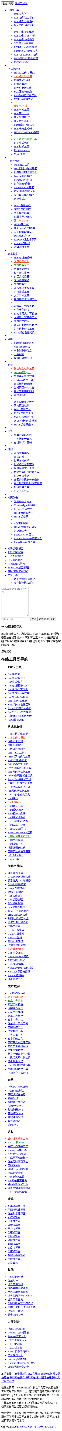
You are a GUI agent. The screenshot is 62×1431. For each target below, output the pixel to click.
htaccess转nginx (22, 372)
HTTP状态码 (21, 516)
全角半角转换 (21, 309)
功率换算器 (14, 1232)
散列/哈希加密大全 (24, 191)
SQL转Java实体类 (24, 43)
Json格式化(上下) (23, 17)
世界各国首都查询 (24, 464)
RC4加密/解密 (15, 560)
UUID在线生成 (22, 205)
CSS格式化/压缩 (23, 76)
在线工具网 (21, 3)
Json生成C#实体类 (24, 32)
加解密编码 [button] (14, 161)
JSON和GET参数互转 (26, 58)
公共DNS (19, 354)
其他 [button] (10, 449)
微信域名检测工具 (24, 368)
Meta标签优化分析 (24, 417)
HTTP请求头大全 (23, 512)
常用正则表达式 (16, 847)
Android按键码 (22, 243)
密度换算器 (14, 1259)
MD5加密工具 (22, 164)
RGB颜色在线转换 (24, 332)
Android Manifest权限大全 (28, 538)
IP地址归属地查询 (24, 343)
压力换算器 (14, 1228)
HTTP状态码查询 (23, 424)
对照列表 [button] (13, 497)
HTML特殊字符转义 (25, 527)
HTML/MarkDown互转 (26, 132)
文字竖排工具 (15, 1027)
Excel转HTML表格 (24, 124)
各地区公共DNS (23, 358)
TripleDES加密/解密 (18, 567)
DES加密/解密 (15, 556)
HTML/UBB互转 (17, 828)
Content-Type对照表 (24, 505)
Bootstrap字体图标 (24, 534)
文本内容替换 (21, 280)
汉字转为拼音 (21, 272)
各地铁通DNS (15, 1117)
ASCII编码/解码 (22, 232)
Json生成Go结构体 (24, 39)
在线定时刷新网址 (24, 391)
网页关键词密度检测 (25, 420)
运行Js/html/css (22, 150)
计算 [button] (10, 431)
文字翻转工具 (15, 1031)
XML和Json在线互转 (25, 47)
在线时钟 (19, 456)
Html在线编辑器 (23, 257)
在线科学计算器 (23, 442)
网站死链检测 (21, 405)
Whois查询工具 (22, 409)
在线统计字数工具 (24, 288)
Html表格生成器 (23, 128)
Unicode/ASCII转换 (24, 228)
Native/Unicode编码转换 (21, 967)
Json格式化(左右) (23, 21)
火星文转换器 (21, 276)
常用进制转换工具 (24, 328)
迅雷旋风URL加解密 (25, 172)
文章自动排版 (21, 261)
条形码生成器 (21, 213)
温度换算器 (14, 1240)
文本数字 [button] (13, 253)
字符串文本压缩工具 (25, 299)
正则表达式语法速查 (19, 851)
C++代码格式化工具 (19, 787)
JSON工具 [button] (13, 10)
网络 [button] (10, 339)
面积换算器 (14, 1217)
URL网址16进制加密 (25, 168)
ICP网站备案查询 (23, 413)
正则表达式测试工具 (25, 139)
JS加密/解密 (20, 84)
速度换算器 (14, 1247)
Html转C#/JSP (21, 113)
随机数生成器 (21, 321)
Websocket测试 (22, 346)
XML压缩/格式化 (23, 99)
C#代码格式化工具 (18, 764)
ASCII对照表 (21, 523)
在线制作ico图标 (23, 383)
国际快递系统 (49, 1377)
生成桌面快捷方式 (24, 376)
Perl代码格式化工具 (18, 790)
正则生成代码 (21, 143)
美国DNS (13, 1124)
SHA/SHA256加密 (24, 187)
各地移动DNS (15, 1113)
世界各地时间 (21, 460)
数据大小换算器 (16, 1255)
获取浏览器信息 (23, 350)
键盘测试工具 (21, 247)
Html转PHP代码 (22, 117)
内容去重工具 (21, 291)
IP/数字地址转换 (23, 216)
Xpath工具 (19, 154)
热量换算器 (14, 1221)
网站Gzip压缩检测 (24, 401)
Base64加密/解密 (23, 176)
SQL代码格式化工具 (19, 771)
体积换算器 (14, 1225)
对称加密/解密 (22, 183)
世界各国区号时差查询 (26, 472)
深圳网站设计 (33, 1377)
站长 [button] (10, 364)
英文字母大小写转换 (25, 313)
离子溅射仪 (21, 1373)
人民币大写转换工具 (25, 317)
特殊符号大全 (21, 487)
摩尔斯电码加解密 (24, 195)
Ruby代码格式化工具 (19, 779)
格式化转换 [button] (14, 69)
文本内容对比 (21, 284)
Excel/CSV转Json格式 (26, 50)
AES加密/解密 (15, 552)
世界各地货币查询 (24, 468)
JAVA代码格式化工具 (19, 768)
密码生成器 (20, 198)
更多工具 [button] (13, 575)
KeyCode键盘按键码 (25, 239)
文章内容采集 (21, 265)
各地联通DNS (15, 1109)
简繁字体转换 (21, 269)
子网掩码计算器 (23, 438)
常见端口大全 (21, 530)
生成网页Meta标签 (24, 387)
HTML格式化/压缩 (24, 72)
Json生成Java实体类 (25, 35)
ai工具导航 (34, 1373)
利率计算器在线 (23, 435)
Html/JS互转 (20, 106)
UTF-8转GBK (21, 224)
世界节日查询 (21, 475)
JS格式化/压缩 (22, 80)
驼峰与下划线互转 (24, 306)
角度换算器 (14, 1251)
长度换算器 (14, 1236)
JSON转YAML (22, 62)
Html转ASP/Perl (22, 121)
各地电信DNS (15, 1106)
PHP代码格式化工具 (25, 95)
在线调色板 (20, 395)
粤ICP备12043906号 (45, 1426)
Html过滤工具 (21, 146)
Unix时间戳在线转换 (25, 325)
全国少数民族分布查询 (26, 479)
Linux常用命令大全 (24, 542)
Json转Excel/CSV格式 (26, 54)
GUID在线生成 (22, 209)
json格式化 (46, 1373)
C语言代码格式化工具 (20, 783)
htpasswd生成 (15, 937)
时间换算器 (14, 1244)
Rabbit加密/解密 (16, 563)
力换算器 (13, 1263)
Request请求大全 (23, 509)
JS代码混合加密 (23, 87)
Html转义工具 (21, 109)
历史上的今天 (21, 491)
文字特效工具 (21, 295)
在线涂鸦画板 (21, 453)
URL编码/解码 (22, 235)
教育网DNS (14, 1121)
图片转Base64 (21, 220)
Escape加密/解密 (23, 179)
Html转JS (13, 798)
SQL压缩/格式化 (23, 91)
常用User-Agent (22, 501)
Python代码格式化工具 (20, 775)
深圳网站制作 (17, 1377)
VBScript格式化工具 (19, 794)
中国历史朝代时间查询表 (28, 483)
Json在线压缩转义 (24, 25)
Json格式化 (20, 13)
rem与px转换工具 (23, 380)
